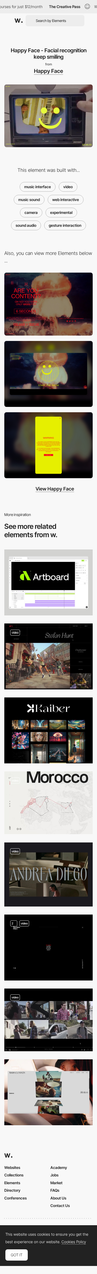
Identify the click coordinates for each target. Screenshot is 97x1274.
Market (56, 1182)
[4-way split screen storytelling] (48, 1020)
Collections (13, 1175)
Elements (12, 1182)
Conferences (15, 1198)
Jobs (54, 1175)
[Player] (48, 656)
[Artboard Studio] (48, 582)
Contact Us (60, 1205)
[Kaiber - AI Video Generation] (48, 730)
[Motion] (48, 1092)
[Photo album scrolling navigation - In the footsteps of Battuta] (48, 802)
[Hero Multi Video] (48, 874)
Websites (12, 1167)
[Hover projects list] (48, 947)
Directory (12, 1190)
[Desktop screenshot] (48, 374)
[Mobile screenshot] (48, 445)
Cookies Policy (73, 1242)
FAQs (54, 1190)
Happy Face (48, 71)
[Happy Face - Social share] (48, 304)
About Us (58, 1198)
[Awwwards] (19, 20)
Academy (58, 1167)
